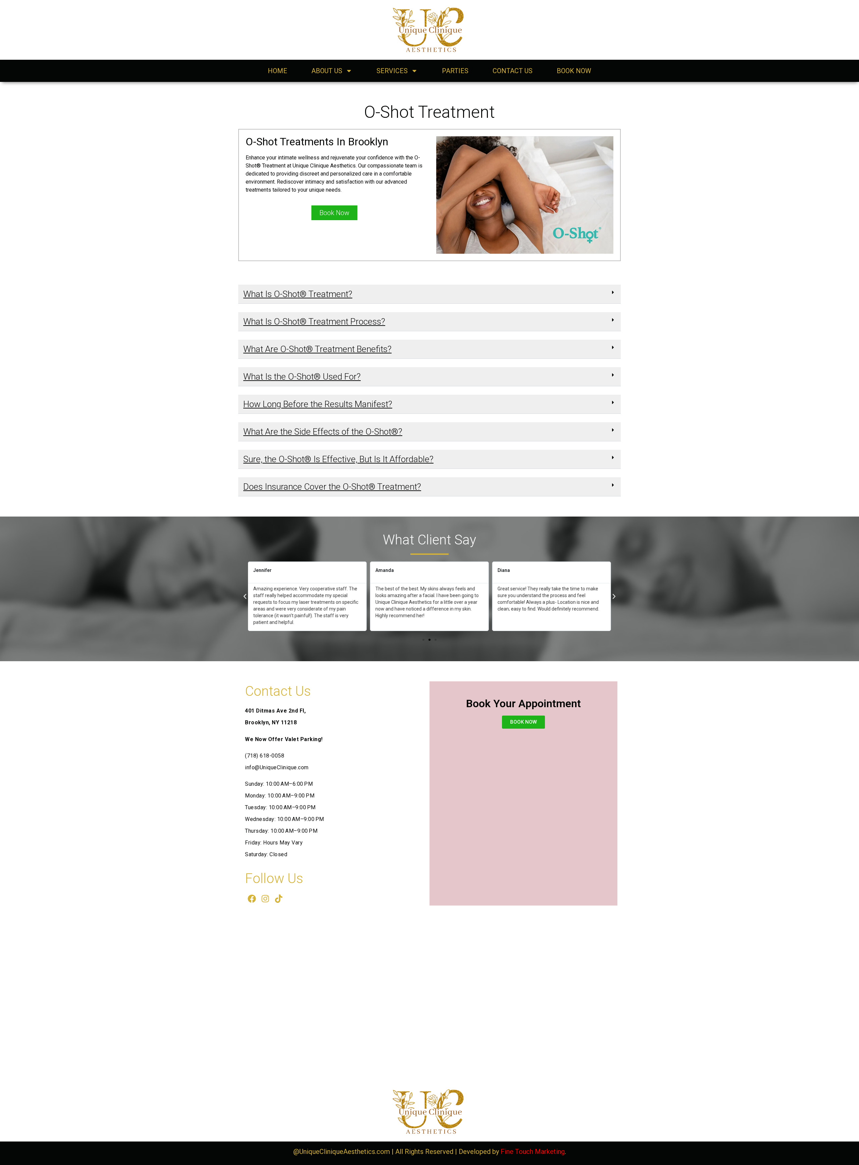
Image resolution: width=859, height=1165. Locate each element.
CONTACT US (513, 71)
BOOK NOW (574, 71)
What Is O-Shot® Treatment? (297, 294)
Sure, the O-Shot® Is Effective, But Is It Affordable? (338, 459)
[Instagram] (265, 899)
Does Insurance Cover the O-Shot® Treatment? (332, 487)
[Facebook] (251, 899)
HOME (277, 71)
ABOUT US (326, 71)
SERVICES (392, 71)
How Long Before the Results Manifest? (317, 404)
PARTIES (455, 71)
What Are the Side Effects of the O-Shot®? (322, 432)
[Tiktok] (278, 899)
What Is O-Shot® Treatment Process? (314, 322)
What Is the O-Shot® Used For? (302, 377)
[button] (429, 294)
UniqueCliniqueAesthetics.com (344, 1152)
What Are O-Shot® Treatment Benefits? (317, 349)
